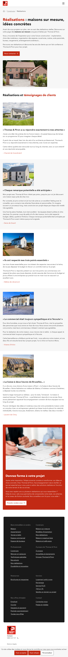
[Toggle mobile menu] (63, 3)
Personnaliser (47, 653)
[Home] (4, 11)
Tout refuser (34, 653)
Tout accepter (21, 653)
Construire (11, 11)
